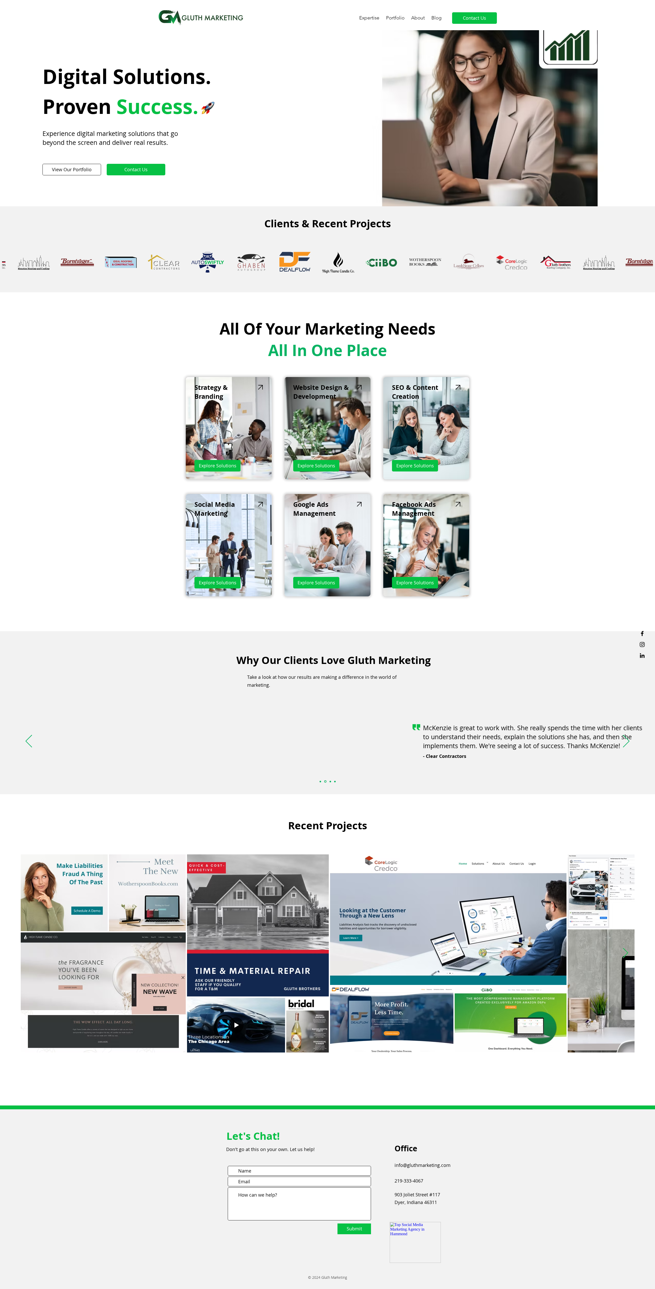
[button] (369, 15)
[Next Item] (625, 953)
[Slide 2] (325, 781)
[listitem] (229, 428)
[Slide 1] (320, 781)
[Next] (626, 741)
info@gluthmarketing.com (423, 1165)
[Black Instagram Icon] (642, 644)
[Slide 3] (330, 781)
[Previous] (29, 741)
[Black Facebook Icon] (642, 633)
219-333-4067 (409, 1181)
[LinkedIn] (642, 655)
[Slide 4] (335, 781)
